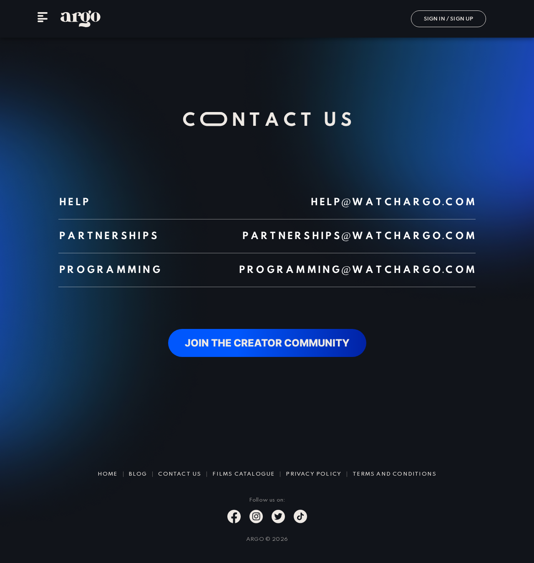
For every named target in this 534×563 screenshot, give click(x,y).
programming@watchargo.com (357, 270)
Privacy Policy (313, 474)
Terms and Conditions (394, 474)
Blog (138, 474)
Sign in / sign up (449, 19)
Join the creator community (267, 343)
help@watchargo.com (393, 202)
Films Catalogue (243, 474)
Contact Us (179, 474)
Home (108, 474)
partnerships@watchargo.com (359, 236)
